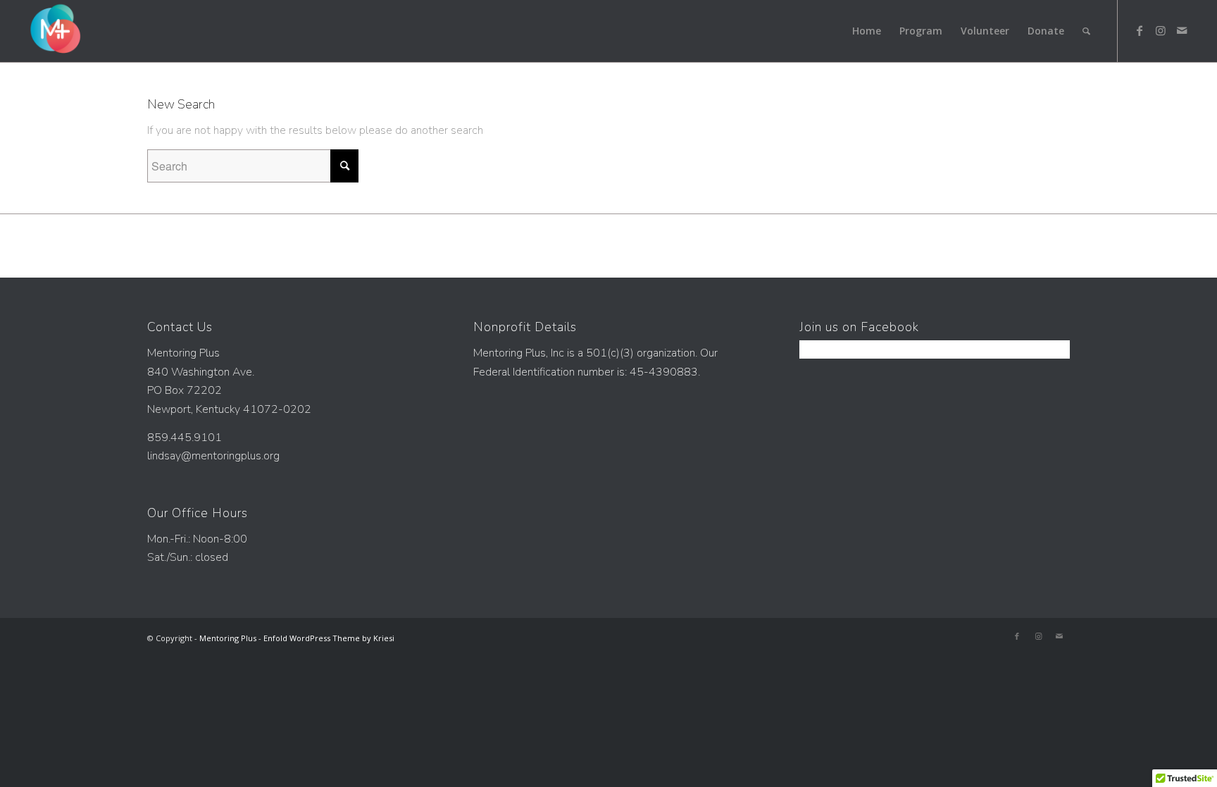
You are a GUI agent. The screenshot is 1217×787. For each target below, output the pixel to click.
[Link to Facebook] (1139, 30)
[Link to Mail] (1181, 30)
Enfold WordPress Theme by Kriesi (328, 638)
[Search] (1086, 31)
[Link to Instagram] (1160, 30)
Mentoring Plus (227, 638)
